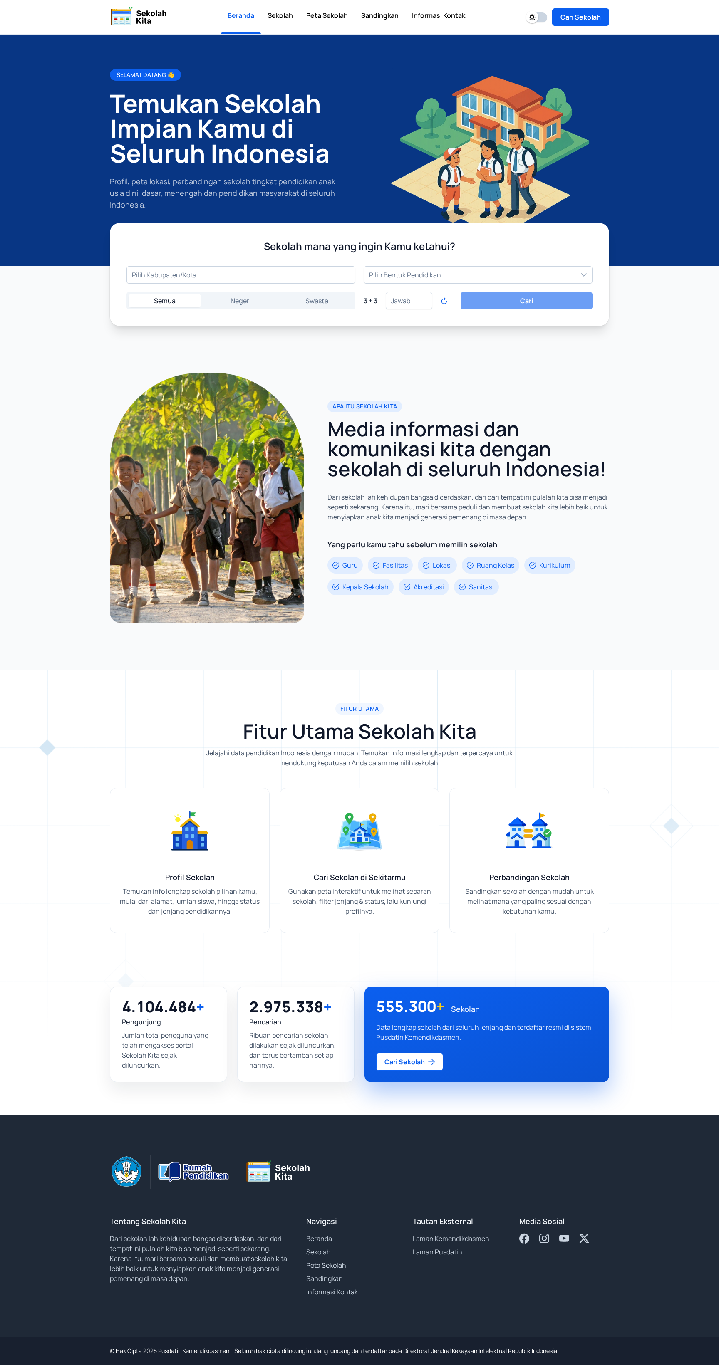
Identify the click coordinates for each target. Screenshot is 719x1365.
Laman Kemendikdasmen (451, 1238)
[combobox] (240, 275)
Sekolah (318, 1251)
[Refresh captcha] (444, 300)
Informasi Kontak (332, 1291)
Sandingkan (324, 1278)
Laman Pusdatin (437, 1251)
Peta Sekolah (326, 1265)
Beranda (319, 1238)
